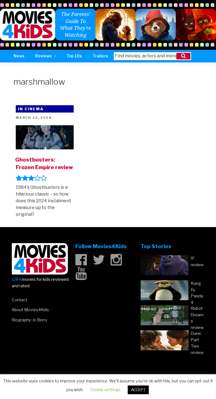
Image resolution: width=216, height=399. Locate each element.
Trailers (100, 55)
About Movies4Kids (30, 309)
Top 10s (74, 55)
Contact (19, 299)
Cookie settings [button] (105, 389)
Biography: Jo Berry (29, 319)
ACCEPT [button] (138, 389)
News (19, 55)
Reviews (43, 55)
